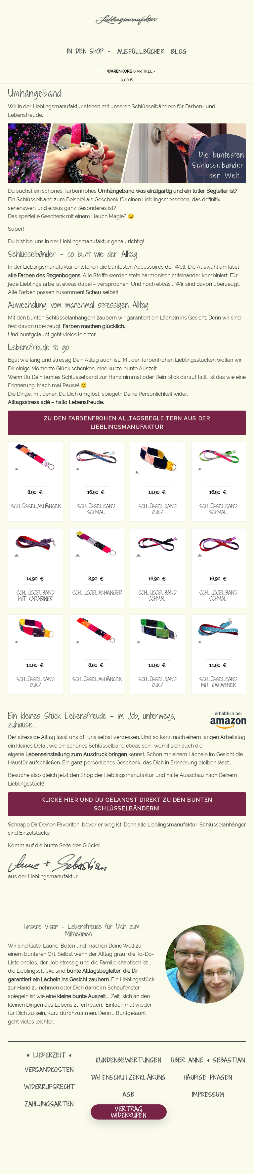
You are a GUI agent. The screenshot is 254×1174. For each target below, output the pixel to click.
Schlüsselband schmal (96, 509)
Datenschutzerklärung (128, 1077)
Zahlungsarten (49, 1103)
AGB (129, 1094)
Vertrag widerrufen (129, 1112)
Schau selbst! (102, 292)
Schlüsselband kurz (158, 509)
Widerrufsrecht (49, 1086)
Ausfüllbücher (140, 51)
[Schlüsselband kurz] (157, 458)
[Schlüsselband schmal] (96, 456)
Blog (179, 51)
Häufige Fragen (208, 1077)
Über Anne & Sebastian (208, 1060)
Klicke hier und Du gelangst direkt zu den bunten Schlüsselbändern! (127, 804)
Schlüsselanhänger (36, 506)
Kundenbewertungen (128, 1060)
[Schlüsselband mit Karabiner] (35, 542)
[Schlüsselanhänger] (35, 456)
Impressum (208, 1094)
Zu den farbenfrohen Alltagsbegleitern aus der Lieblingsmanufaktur (127, 422)
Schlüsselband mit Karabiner (36, 596)
